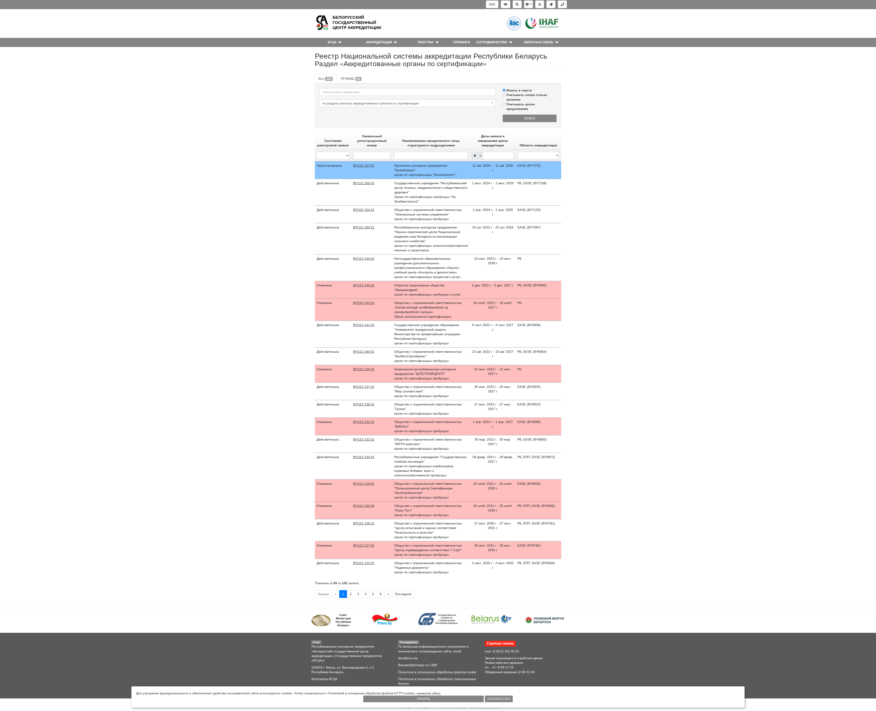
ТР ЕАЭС (350, 78)
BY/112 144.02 (363, 258)
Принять (423, 699)
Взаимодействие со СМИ (417, 665)
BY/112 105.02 (363, 506)
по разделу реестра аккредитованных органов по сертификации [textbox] (370, 103)
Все (324, 78)
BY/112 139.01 (363, 369)
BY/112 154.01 (363, 210)
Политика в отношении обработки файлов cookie (437, 672)
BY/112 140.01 (363, 351)
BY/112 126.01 (363, 523)
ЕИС (492, 4)
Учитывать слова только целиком (526, 97)
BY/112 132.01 (363, 422)
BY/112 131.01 (363, 439)
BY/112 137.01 (363, 387)
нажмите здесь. (429, 693)
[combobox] (407, 103)
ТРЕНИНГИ (461, 42)
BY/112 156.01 (363, 183)
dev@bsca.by (408, 658)
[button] (528, 4)
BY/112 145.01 (363, 285)
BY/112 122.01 (363, 563)
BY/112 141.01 (363, 325)
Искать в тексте (519, 90)
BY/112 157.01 (363, 165)
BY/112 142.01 (363, 303)
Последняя (403, 594)
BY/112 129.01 (363, 483)
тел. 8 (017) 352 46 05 (502, 651)
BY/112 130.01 (363, 457)
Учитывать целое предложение (520, 106)
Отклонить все (498, 699)
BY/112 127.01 (363, 545)
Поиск (529, 118)
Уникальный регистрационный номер (371, 140)
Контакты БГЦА (324, 679)
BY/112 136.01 (363, 404)
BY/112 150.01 (363, 227)
